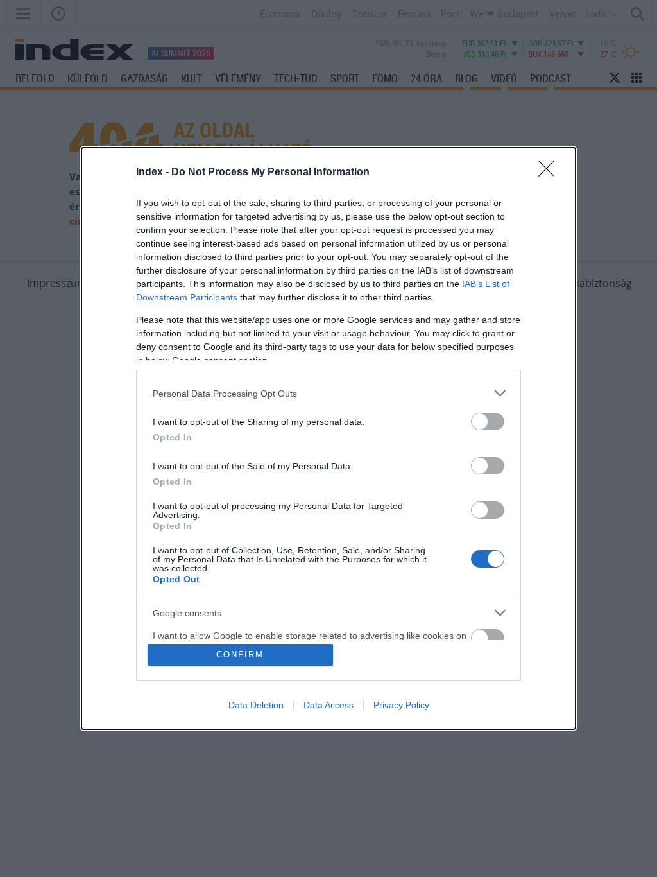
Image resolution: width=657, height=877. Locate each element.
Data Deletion (256, 705)
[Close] (550, 173)
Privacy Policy (401, 705)
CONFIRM (240, 654)
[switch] (487, 421)
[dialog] (328, 438)
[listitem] (328, 393)
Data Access (328, 705)
